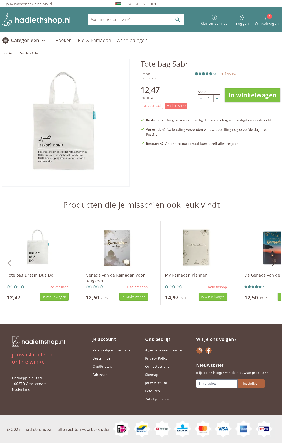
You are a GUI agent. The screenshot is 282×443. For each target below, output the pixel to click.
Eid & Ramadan (94, 40)
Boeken (64, 40)
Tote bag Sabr (29, 53)
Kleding (8, 53)
